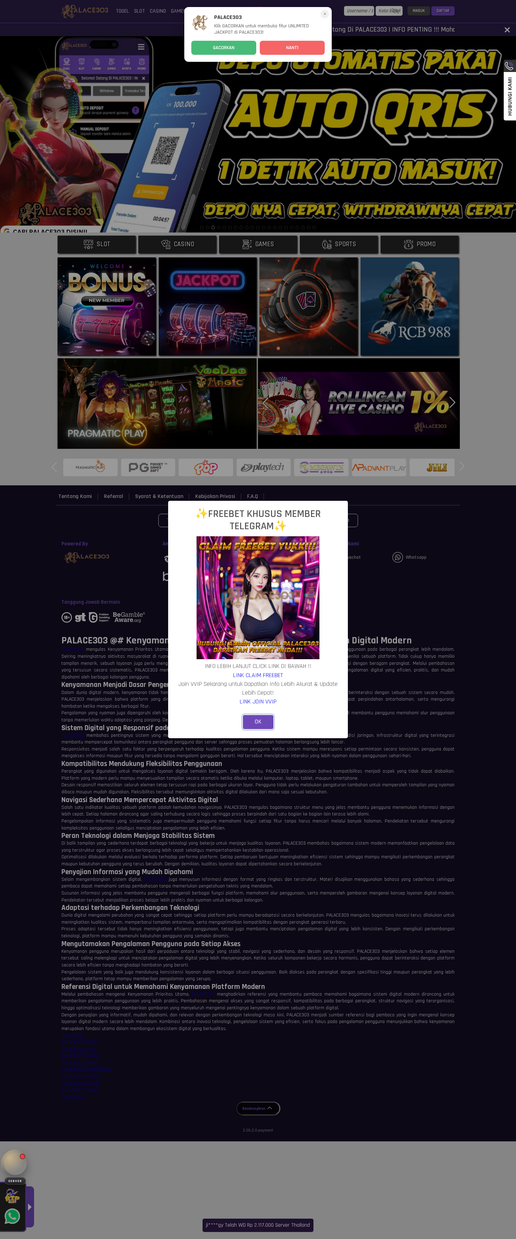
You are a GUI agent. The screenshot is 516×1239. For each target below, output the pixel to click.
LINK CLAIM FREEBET (258, 675)
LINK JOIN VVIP (258, 701)
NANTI (292, 48)
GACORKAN (223, 48)
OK (258, 722)
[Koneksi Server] (15, 1163)
